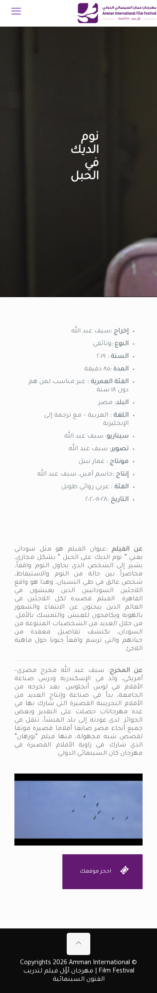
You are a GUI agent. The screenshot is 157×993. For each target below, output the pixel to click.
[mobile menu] (16, 13)
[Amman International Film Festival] (117, 13)
